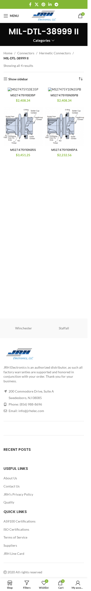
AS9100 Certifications (19, 521)
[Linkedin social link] (50, 4)
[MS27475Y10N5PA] (64, 126)
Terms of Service (15, 537)
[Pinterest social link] (43, 4)
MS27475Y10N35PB (64, 95)
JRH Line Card (14, 553)
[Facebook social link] (30, 4)
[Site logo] (43, 15)
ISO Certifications (16, 529)
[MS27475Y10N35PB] (64, 89)
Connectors (25, 53)
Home (8, 53)
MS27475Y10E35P (22, 95)
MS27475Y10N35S (23, 150)
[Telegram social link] (56, 4)
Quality (9, 502)
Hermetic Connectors (55, 53)
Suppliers (10, 545)
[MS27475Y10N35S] (23, 126)
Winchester (23, 328)
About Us (10, 478)
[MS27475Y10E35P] (23, 89)
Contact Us (12, 486)
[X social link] (36, 4)
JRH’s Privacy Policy (18, 494)
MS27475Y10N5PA (64, 150)
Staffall (64, 328)
